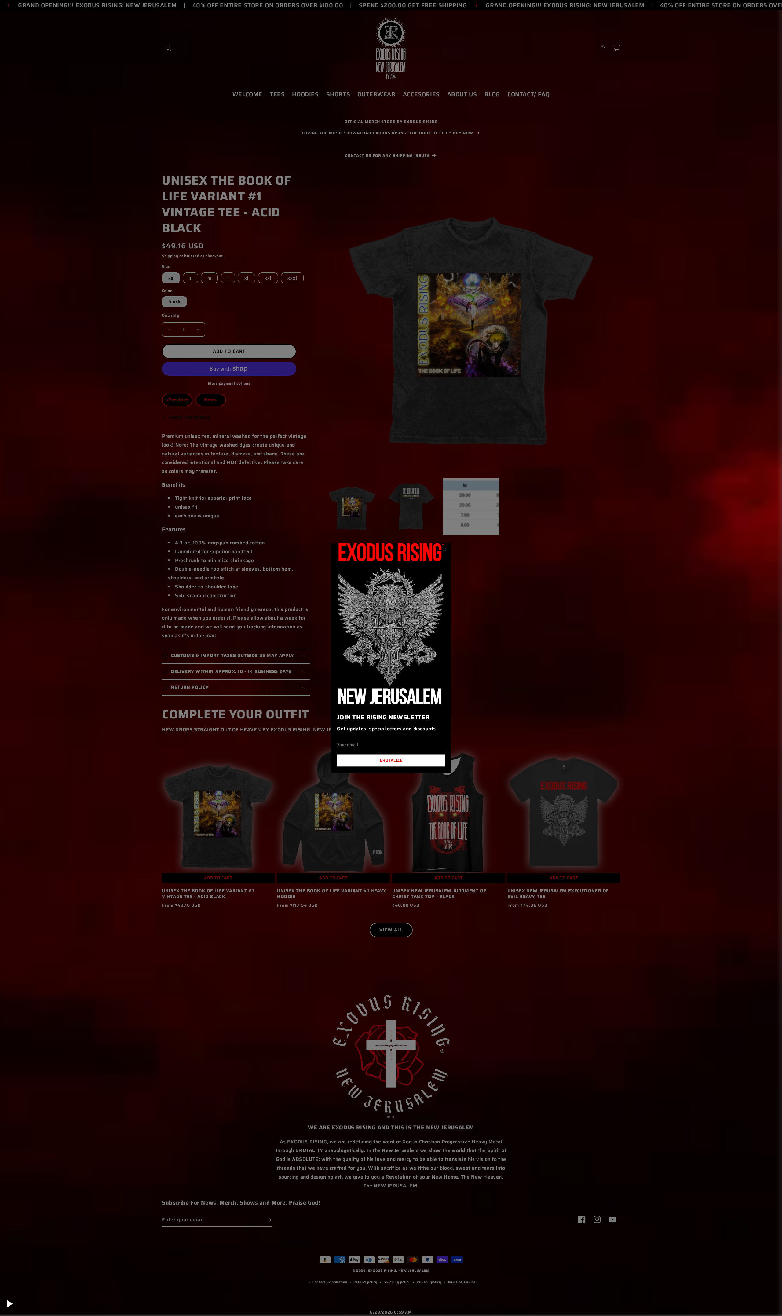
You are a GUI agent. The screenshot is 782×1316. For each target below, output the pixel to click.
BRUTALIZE (391, 760)
